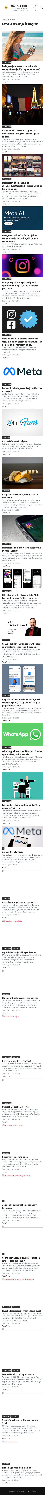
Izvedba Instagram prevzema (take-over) (21, 1310)
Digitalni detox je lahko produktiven (19, 952)
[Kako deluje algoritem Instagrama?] (22, 883)
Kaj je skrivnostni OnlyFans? (15, 441)
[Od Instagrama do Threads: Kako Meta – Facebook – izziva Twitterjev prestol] (22, 578)
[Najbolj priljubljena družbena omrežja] (22, 981)
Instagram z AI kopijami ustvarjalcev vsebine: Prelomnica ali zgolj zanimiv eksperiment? (20, 238)
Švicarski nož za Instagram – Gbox (18, 1374)
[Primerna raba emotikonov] (22, 1137)
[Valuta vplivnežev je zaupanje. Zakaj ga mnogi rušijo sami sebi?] (22, 1238)
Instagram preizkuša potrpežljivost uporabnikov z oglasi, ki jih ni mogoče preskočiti (20, 285)
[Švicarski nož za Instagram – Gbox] (22, 1348)
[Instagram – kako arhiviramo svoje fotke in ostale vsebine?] (22, 528)
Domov (4, 20)
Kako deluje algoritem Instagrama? (18, 902)
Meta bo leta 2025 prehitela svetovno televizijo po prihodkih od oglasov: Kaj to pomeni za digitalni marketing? (22, 341)
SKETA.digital (19, 5)
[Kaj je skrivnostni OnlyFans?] (22, 422)
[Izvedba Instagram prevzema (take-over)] (22, 1291)
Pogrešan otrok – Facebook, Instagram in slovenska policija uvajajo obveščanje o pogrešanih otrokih (21, 702)
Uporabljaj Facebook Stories (15, 1106)
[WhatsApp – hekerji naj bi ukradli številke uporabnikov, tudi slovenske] (22, 734)
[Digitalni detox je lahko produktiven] (22, 933)
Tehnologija (7, 62)
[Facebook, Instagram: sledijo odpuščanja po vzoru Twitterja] (22, 786)
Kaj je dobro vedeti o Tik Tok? (16, 1061)
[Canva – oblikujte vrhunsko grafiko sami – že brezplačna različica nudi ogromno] (22, 626)
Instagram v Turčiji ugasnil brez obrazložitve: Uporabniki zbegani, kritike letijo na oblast (22, 185)
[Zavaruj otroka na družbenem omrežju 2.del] (22, 1403)
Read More (6, 82)
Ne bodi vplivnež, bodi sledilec (16, 1467)
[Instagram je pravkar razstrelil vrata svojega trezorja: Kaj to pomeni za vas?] (22, 46)
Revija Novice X (31, 1491)
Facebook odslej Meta (12, 852)
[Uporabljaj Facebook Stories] (22, 1090)
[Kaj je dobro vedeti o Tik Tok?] (22, 1035)
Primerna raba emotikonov (15, 1156)
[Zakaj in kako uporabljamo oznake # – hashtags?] (22, 1186)
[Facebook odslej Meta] (22, 836)
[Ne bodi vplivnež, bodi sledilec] (22, 1451)
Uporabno (6, 437)
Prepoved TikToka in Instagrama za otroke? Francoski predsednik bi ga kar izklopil (21, 133)
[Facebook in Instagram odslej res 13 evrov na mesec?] (22, 371)
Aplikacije (6, 1416)
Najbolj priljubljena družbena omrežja (20, 997)
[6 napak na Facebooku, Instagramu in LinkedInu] (22, 473)
